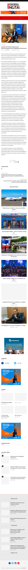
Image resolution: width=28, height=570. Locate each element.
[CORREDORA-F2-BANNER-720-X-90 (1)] (14, 11)
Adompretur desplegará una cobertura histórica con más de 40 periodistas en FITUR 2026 (18, 547)
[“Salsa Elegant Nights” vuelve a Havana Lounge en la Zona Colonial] (14, 221)
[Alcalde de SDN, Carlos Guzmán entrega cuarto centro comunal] (5, 470)
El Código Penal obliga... (7, 402)
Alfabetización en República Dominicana (17, 457)
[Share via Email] (18, 161)
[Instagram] (21, 18)
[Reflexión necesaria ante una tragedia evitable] (5, 504)
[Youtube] (22, 18)
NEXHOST (24, 568)
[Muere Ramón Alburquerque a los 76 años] (5, 520)
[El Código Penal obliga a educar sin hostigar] (7, 397)
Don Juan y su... (18, 415)
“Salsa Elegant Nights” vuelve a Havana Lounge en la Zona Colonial (18, 539)
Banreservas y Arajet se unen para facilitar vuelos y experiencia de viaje (17, 531)
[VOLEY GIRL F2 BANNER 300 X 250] (11, 369)
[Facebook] (18, 18)
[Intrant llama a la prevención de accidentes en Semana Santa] (5, 480)
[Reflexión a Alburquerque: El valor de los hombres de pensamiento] (5, 512)
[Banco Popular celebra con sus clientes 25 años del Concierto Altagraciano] (14, 268)
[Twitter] (19, 18)
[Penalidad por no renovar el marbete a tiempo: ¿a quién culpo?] (14, 315)
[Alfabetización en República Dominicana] (5, 460)
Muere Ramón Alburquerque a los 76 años (18, 519)
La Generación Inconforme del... (5, 416)
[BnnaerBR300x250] (14, 338)
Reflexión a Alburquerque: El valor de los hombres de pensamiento (18, 511)
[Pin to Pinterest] (16, 161)
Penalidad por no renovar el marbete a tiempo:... (14, 325)
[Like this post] (11, 161)
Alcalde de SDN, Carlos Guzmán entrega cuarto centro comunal (18, 467)
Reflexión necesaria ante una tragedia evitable (17, 503)
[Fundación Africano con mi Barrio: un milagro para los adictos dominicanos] (14, 291)
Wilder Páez (4, 166)
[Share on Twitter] (15, 161)
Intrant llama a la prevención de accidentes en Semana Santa (18, 478)
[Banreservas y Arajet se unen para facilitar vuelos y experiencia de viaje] (14, 197)
